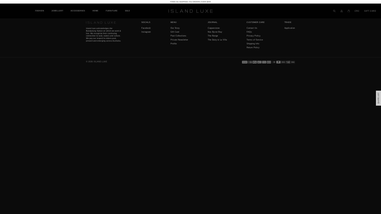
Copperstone (214, 28)
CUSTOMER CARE (256, 22)
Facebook (146, 28)
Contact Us (252, 28)
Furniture (112, 11)
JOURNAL (212, 22)
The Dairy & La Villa (217, 40)
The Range (213, 36)
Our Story (175, 28)
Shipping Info (253, 44)
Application (289, 28)
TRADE (287, 22)
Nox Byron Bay (215, 32)
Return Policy (253, 47)
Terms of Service (255, 40)
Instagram (146, 32)
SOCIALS (145, 22)
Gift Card (370, 11)
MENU (174, 22)
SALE (127, 11)
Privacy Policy (253, 36)
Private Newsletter (179, 40)
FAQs (249, 32)
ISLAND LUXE (100, 61)
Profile (174, 44)
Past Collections (178, 36)
